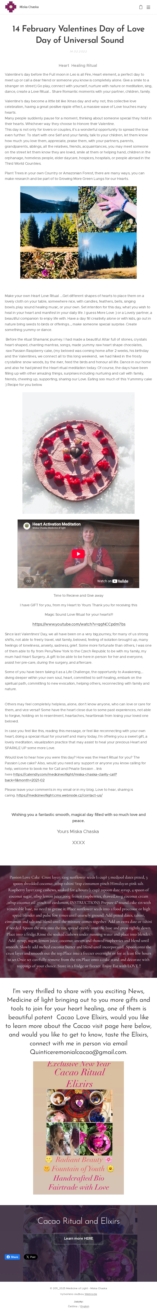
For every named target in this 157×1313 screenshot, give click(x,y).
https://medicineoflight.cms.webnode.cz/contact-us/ (59, 795)
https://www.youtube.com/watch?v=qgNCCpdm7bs (78, 624)
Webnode (91, 1294)
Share (14, 1256)
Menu (148, 7)
